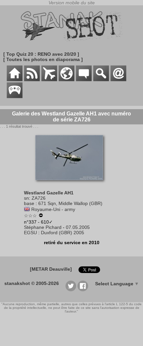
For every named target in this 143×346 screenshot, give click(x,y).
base (29, 203)
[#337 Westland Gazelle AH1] (71, 183)
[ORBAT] (49, 79)
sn (26, 198)
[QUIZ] (15, 96)
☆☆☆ (30, 215)
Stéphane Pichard (43, 227)
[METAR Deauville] (51, 269)
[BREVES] (32, 79)
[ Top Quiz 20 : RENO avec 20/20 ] (41, 54)
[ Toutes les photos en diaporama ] (43, 59)
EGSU (30, 232)
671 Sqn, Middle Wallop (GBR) (70, 203)
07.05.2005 (78, 227)
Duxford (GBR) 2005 (62, 232)
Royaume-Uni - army (53, 209)
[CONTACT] (118, 79)
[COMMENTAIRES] (84, 79)
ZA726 (39, 198)
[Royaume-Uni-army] (27, 209)
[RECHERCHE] (101, 79)
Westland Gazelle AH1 (48, 192)
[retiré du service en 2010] (41, 216)
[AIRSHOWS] (66, 79)
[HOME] (15, 79)
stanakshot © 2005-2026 (31, 283)
